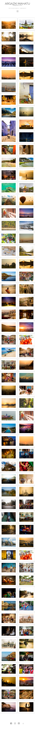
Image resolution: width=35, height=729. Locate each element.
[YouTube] (18, 723)
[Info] (23, 724)
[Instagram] (15, 723)
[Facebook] (11, 723)
